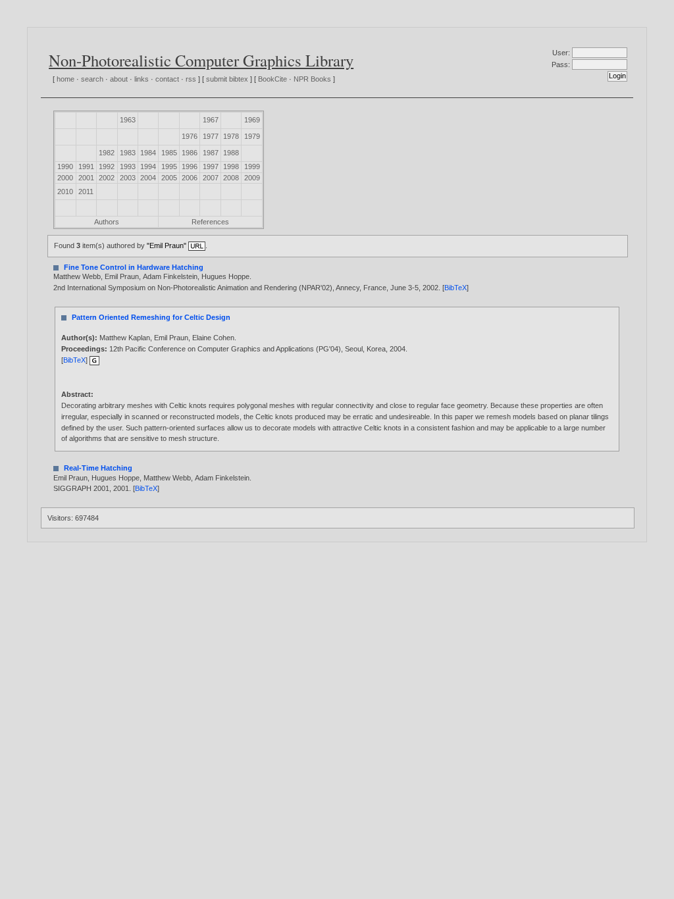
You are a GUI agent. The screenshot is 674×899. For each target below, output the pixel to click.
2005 (169, 178)
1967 (211, 120)
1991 (86, 166)
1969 (252, 120)
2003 (128, 178)
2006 (189, 178)
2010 (65, 191)
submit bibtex (227, 79)
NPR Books (312, 79)
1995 (169, 166)
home (65, 79)
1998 (231, 166)
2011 (85, 191)
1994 (148, 166)
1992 (107, 166)
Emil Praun (122, 276)
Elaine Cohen (213, 338)
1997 (211, 166)
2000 (65, 178)
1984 (148, 153)
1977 (211, 136)
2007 (211, 178)
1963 (128, 120)
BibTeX (455, 288)
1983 (128, 153)
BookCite (272, 79)
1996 (189, 166)
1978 (231, 136)
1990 (65, 166)
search (92, 79)
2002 (107, 178)
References (210, 222)
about (119, 79)
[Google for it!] (94, 360)
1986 (189, 153)
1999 (252, 166)
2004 (148, 178)
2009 (252, 178)
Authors (106, 222)
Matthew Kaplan (124, 338)
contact (167, 79)
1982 (107, 153)
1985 (169, 153)
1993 (128, 166)
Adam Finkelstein (170, 276)
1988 (231, 153)
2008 (231, 178)
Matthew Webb (77, 276)
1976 (189, 136)
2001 (86, 178)
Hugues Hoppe (225, 276)
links (141, 79)
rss (191, 79)
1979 (252, 136)
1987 (211, 153)
